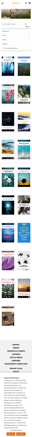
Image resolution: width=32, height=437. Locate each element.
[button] (26, 3)
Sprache (4, 44)
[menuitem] (16, 344)
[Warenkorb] (29, 3)
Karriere (16, 360)
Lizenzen (16, 354)
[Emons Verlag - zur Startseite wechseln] (16, 3)
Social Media (16, 357)
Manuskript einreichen (16, 364)
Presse (16, 348)
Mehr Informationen (16, 430)
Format (4, 39)
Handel (16, 344)
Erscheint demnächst (11, 48)
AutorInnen (5, 31)
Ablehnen (11, 434)
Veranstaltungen (16, 351)
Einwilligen (20, 434)
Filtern (27, 26)
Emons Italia (16, 368)
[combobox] (12, 24)
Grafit (16, 371)
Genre (4, 35)
